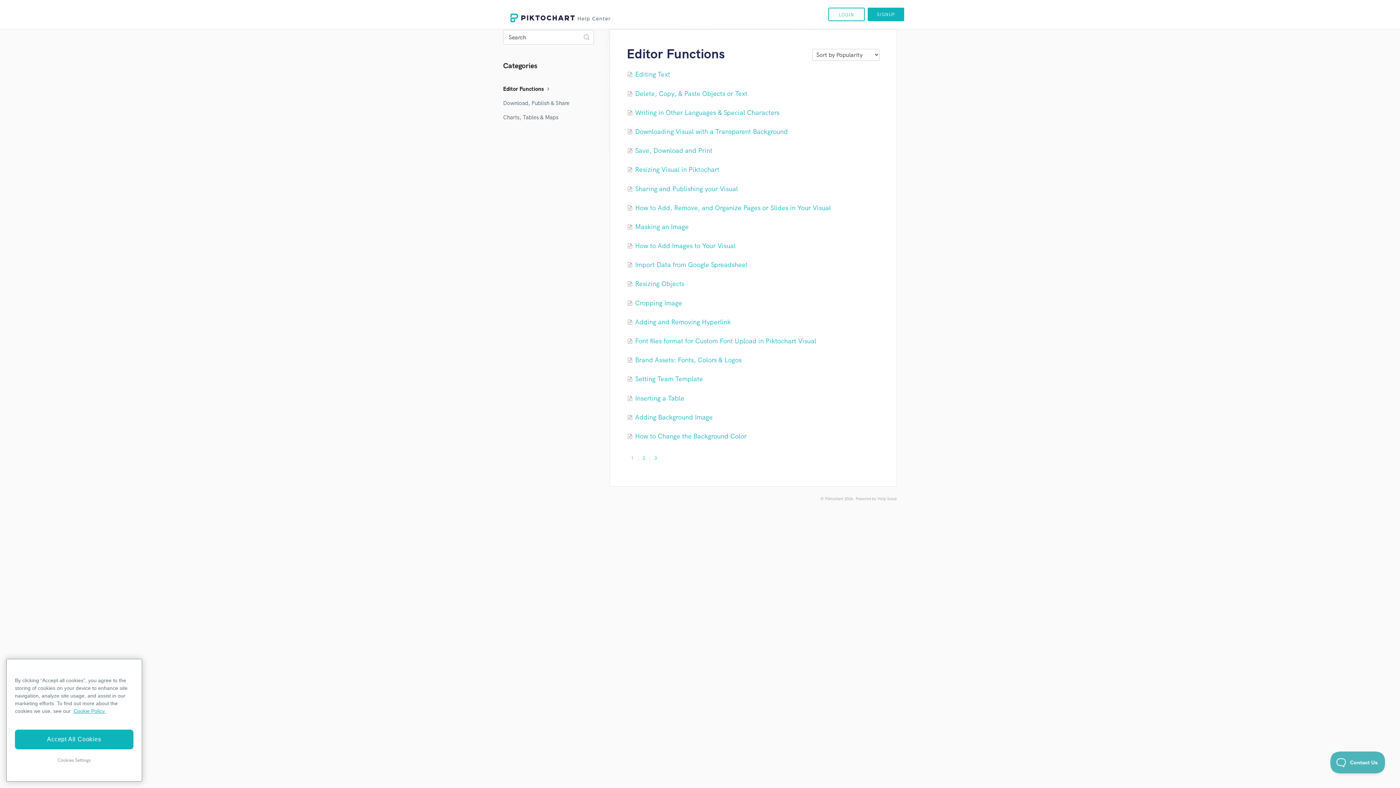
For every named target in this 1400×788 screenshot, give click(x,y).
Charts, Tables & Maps (531, 117)
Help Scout (887, 498)
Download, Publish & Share (536, 103)
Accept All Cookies (74, 739)
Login (846, 15)
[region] (74, 720)
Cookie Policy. (90, 711)
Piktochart (834, 498)
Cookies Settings (74, 760)
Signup (886, 15)
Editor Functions (524, 89)
